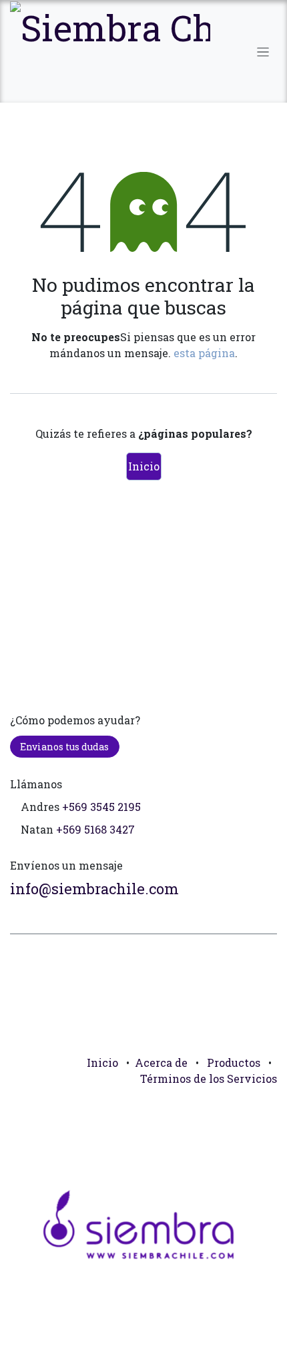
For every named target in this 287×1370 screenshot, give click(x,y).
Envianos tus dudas (64, 746)
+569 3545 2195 (101, 807)
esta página (204, 353)
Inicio (144, 466)
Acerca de (161, 1062)
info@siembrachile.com (94, 888)
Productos (233, 1062)
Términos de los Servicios (208, 1078)
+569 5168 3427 (95, 829)
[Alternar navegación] (263, 51)
